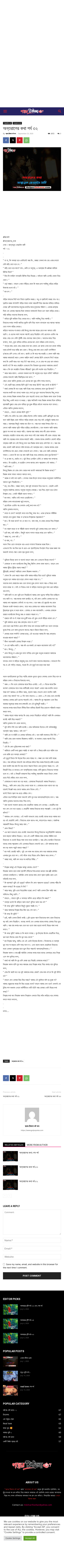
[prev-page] (5, 1196)
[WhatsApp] (26, 140)
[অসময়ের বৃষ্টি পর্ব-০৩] (10, 1338)
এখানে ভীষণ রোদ (26, 1358)
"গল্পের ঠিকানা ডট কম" (12, 1489)
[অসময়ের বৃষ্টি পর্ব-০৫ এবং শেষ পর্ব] (10, 1309)
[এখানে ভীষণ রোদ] (10, 1361)
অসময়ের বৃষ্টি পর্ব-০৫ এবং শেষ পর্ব (31, 1306)
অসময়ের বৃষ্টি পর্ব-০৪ (27, 1320)
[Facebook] (6, 140)
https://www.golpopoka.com (32, 1130)
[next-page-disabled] (9, 1196)
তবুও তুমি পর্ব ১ (25, 1372)
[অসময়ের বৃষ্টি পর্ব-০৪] (10, 1324)
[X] (13, 140)
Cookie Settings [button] (13, 1538)
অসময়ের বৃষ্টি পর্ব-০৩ (27, 1334)
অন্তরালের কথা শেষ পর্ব (29, 1152)
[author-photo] (32, 1122)
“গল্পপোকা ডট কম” (31, 1489)
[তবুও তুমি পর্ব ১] (10, 1376)
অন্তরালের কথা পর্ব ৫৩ (28, 1166)
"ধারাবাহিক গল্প (7, 123)
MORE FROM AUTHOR (37, 1145)
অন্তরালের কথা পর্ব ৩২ (17, 1061)
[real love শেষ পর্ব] (10, 1390)
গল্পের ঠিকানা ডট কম (11, 133)
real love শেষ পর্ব (27, 1386)
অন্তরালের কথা (17, 123)
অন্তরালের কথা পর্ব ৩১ (11, 1096)
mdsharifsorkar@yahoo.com (38, 1504)
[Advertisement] (32, 20)
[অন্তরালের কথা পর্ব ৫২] (10, 1185)
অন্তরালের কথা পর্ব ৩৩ (52, 1096)
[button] (5, 111)
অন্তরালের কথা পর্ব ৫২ (28, 1181)
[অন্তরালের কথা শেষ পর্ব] (10, 1156)
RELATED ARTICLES (14, 1145)
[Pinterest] (20, 140)
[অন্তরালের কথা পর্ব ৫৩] (10, 1170)
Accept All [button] (30, 1538)
